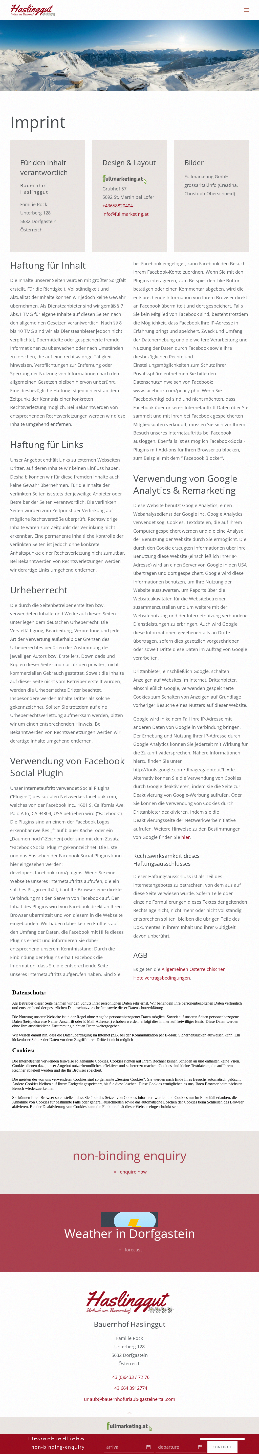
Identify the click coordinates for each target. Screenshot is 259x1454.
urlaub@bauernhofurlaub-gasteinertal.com (129, 1399)
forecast (133, 1250)
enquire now (133, 1172)
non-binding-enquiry (58, 1447)
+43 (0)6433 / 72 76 (129, 1377)
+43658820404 (117, 206)
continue (222, 1447)
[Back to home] (33, 10)
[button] (246, 10)
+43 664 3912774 (129, 1388)
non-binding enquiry (129, 1155)
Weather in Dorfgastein (129, 1233)
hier (185, 837)
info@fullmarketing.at (125, 214)
